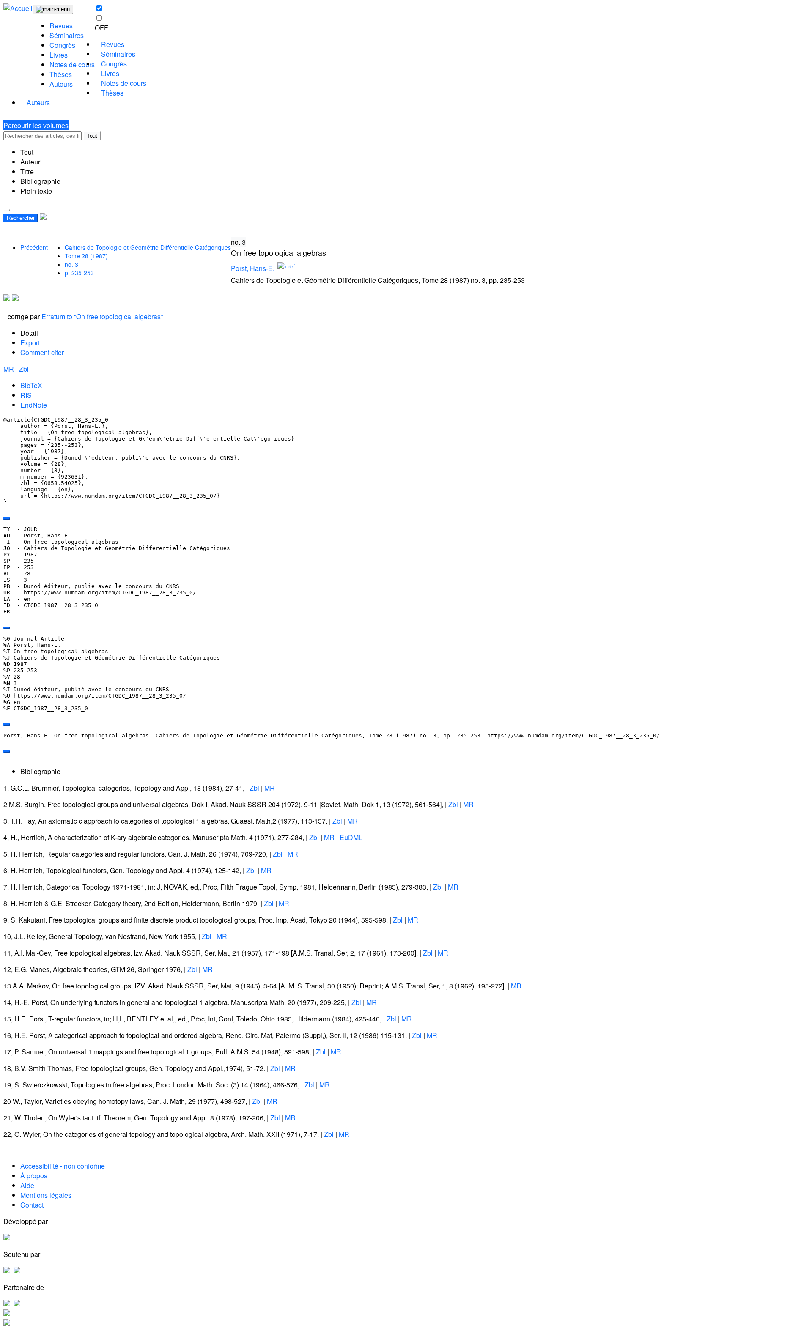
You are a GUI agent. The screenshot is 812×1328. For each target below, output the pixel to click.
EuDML (351, 837)
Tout (92, 136)
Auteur (30, 162)
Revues (61, 25)
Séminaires (66, 35)
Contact (32, 1205)
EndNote (33, 405)
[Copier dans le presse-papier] (6, 518)
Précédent (34, 247)
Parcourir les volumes (36, 125)
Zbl (24, 369)
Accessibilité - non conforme (62, 1166)
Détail (29, 333)
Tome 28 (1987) (86, 256)
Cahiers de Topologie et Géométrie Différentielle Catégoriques (148, 247)
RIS (26, 395)
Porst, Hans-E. (252, 268)
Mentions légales (45, 1195)
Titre (27, 171)
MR (9, 369)
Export (30, 343)
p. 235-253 (79, 272)
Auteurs (61, 84)
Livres (58, 55)
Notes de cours (72, 64)
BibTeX (31, 385)
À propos (33, 1175)
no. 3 (71, 264)
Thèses (60, 74)
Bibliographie (40, 181)
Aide (27, 1185)
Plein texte (36, 191)
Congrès (62, 45)
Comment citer (42, 352)
